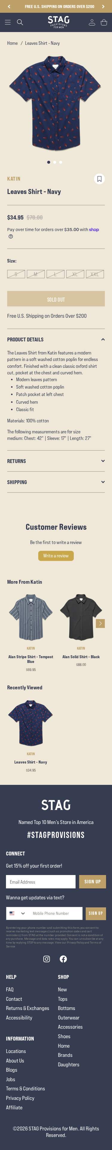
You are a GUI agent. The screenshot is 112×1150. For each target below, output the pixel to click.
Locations (16, 1051)
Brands (65, 1055)
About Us (15, 1060)
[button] (103, 6)
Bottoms (66, 1008)
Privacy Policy (20, 1098)
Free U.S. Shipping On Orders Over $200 (56, 6)
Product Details (25, 339)
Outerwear (68, 1017)
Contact (14, 999)
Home (12, 43)
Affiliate (14, 1107)
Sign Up (93, 882)
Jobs (10, 1079)
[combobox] (16, 913)
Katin (14, 178)
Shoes (64, 1036)
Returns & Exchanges (27, 1008)
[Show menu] (7, 22)
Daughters (68, 1064)
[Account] (92, 22)
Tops (62, 999)
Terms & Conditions (25, 1088)
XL (75, 274)
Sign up (96, 913)
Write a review (56, 556)
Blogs (11, 1070)
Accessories (70, 1027)
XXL (94, 274)
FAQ (9, 989)
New (62, 989)
